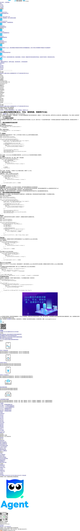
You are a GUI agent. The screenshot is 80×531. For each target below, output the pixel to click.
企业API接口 (2, 466)
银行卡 (15, 73)
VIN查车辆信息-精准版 (4, 399)
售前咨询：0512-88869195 (5, 526)
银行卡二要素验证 (3, 450)
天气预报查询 (2, 454)
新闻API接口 (2, 455)
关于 (1, 64)
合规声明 (1, 427)
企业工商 (5, 331)
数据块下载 (2, 432)
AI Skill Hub (2, 431)
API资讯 (1, 472)
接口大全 (13, 331)
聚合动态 (1, 67)
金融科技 (9, 331)
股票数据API (2, 461)
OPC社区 (2, 6)
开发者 (1, 412)
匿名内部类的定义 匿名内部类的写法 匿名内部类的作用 (10, 334)
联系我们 (1, 437)
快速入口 (1, 428)
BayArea (1, 414)
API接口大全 (2, 471)
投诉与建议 (2, 422)
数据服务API (2, 465)
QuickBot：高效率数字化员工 (6, 409)
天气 (18, 73)
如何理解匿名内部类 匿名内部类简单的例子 (8, 335)
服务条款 (1, 425)
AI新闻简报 (12, 73)
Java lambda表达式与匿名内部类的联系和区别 (9, 339)
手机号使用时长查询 (4, 445)
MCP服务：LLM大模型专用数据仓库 (7, 405)
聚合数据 (4, 113)
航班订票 (23, 73)
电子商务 (17, 331)
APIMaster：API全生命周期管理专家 (7, 407)
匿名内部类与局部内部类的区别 (6, 338)
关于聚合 (1, 65)
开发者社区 (2, 413)
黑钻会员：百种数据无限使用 (5, 411)
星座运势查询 (2, 459)
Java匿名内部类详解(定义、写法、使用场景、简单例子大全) (16, 110)
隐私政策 (1, 426)
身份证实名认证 (3, 441)
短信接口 (1, 474)
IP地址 (1, 453)
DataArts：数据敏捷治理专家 (6, 408)
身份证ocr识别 (3, 448)
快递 (20, 73)
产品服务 (1, 403)
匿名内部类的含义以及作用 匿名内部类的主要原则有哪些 (11, 336)
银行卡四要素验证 (3, 442)
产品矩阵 (1, 7)
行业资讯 (1, 110)
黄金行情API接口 (3, 462)
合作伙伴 (1, 68)
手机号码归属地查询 (4, 458)
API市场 (1, 4)
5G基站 (5, 73)
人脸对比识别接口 (3, 446)
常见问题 (1, 421)
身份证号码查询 (3, 457)
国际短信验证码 (3, 449)
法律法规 (1, 423)
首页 (1, 3)
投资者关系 (2, 63)
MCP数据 (2, 430)
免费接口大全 (2, 467)
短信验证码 (2, 440)
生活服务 (1, 331)
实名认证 (27, 73)
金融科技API (2, 470)
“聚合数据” (9, 319)
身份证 (8, 73)
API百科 (1, 69)
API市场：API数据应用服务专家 (6, 404)
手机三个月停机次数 (4, 350)
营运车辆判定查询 (3, 387)
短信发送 (1, 73)
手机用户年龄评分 (3, 362)
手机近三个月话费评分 (4, 374)
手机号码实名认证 (3, 444)
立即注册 (1, 525)
